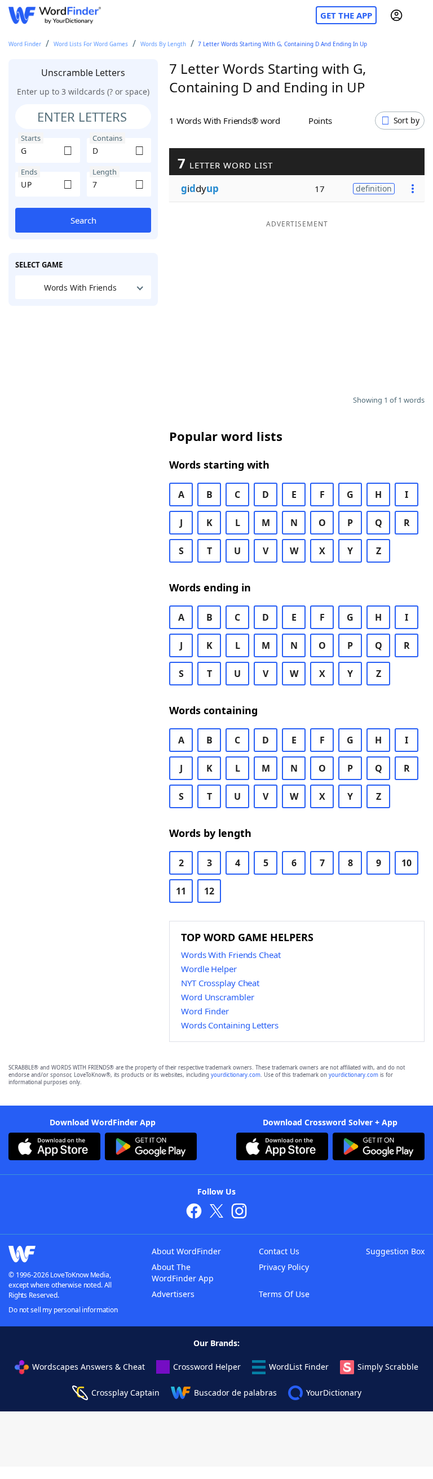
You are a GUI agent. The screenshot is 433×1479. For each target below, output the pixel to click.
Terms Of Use (284, 1294)
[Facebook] (194, 1212)
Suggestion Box (395, 1251)
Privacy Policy (284, 1267)
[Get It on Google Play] (151, 1148)
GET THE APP (346, 15)
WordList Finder (299, 1366)
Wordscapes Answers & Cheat (88, 1366)
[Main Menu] (420, 15)
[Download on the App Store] (54, 1148)
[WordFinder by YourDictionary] (54, 15)
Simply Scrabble (387, 1366)
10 (406, 863)
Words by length (163, 44)
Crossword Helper (207, 1366)
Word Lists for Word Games (91, 44)
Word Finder (24, 44)
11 (181, 891)
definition (374, 188)
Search (83, 220)
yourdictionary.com (235, 1075)
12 (209, 891)
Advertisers (173, 1294)
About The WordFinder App (183, 1273)
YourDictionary (333, 1392)
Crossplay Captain (125, 1392)
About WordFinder (186, 1251)
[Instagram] (239, 1212)
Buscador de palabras (235, 1392)
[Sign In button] (396, 15)
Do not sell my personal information (63, 1310)
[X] (216, 1212)
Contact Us (279, 1251)
